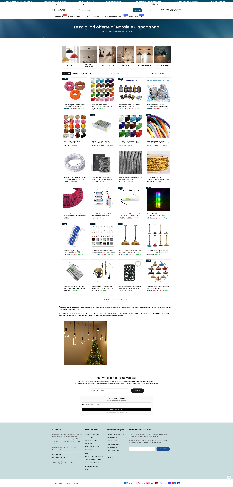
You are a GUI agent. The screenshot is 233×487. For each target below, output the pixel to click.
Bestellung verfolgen (116, 409)
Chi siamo (88, 450)
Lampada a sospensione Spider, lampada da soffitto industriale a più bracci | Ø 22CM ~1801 (103, 251)
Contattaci (89, 437)
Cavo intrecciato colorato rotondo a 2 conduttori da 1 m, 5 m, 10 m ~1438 (158, 142)
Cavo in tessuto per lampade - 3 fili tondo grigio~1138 (130, 178)
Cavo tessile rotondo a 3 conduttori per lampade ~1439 (102, 105)
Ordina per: (152, 73)
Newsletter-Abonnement (93, 473)
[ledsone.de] (59, 10)
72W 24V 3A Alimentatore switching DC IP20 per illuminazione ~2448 (103, 142)
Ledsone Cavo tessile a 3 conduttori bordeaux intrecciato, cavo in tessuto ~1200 (75, 214)
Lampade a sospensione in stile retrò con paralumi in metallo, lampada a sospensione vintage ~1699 (158, 251)
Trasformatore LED (113, 444)
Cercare (138, 10)
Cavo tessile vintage (114, 451)
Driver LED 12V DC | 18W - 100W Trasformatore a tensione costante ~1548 (101, 214)
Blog (86, 453)
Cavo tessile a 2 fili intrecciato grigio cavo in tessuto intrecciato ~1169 (103, 178)
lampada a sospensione (115, 434)
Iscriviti (163, 449)
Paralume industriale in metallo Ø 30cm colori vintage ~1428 (158, 287)
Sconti (87, 469)
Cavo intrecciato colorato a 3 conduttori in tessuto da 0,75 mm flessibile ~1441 (130, 142)
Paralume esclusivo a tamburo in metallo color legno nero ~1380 (130, 287)
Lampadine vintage (113, 441)
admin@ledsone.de (59, 457)
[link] (75, 17)
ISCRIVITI (137, 391)
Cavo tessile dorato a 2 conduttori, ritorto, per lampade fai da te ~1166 (158, 178)
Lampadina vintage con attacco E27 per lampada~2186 (130, 105)
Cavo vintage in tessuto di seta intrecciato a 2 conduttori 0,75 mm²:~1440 (74, 105)
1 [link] (106, 300)
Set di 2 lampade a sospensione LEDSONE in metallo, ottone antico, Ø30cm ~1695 (130, 251)
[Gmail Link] (97, 4)
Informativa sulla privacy (93, 446)
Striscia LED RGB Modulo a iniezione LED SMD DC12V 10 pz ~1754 (158, 214)
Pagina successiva (127, 300)
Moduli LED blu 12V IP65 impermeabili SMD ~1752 (72, 251)
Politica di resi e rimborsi (93, 463)
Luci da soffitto (112, 447)
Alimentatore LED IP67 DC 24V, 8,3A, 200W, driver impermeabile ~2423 (74, 287)
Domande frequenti (92, 434)
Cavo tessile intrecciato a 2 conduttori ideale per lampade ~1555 (74, 142)
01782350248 (56, 454)
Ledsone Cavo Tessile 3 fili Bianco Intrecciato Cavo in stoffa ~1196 (75, 178)
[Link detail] (54, 462)
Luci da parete (112, 437)
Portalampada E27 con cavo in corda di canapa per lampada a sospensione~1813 (102, 287)
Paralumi (110, 457)
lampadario (111, 454)
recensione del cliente (93, 460)
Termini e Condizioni (91, 466)
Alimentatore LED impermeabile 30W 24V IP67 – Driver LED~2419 (130, 214)
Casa (102, 31)
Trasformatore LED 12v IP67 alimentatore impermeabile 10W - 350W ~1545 (158, 105)
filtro (68, 73)
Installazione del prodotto (94, 456)
